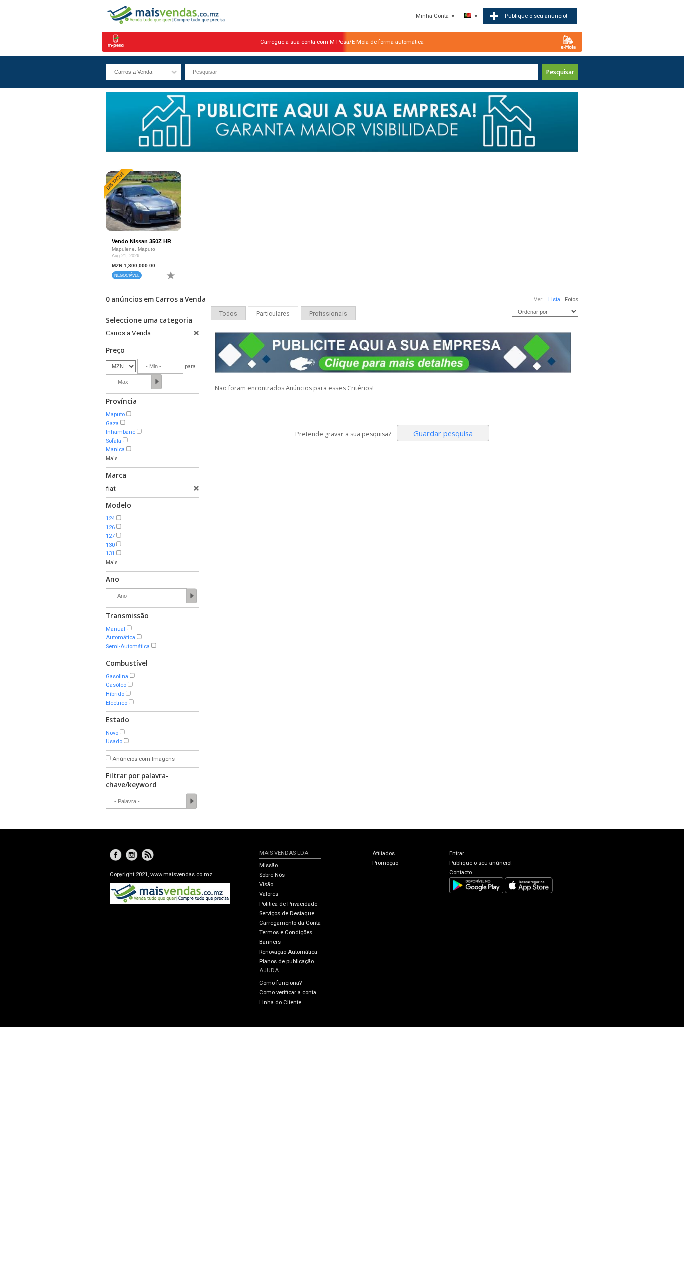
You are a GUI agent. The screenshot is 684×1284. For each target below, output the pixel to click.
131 (110, 553)
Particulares (273, 313)
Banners (270, 942)
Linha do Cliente (280, 1002)
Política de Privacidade (288, 904)
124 (110, 518)
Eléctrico (116, 703)
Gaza (112, 423)
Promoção (385, 863)
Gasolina (117, 676)
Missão (268, 865)
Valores (268, 894)
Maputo (115, 414)
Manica (115, 449)
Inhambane (120, 432)
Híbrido (115, 694)
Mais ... (115, 458)
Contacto (460, 872)
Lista (554, 299)
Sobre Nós (272, 875)
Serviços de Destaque (286, 913)
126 (110, 527)
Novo (112, 733)
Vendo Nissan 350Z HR (141, 241)
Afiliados (383, 853)
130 (110, 545)
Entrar (456, 853)
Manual (115, 629)
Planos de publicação (286, 961)
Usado (114, 741)
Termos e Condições (285, 932)
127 (110, 536)
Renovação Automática (288, 952)
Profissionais (328, 313)
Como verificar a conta (287, 992)
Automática (120, 637)
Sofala (113, 441)
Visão (266, 884)
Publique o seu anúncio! (480, 863)
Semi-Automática (128, 646)
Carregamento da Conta (290, 923)
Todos (228, 313)
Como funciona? (280, 983)
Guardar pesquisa (443, 433)
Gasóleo (116, 685)
